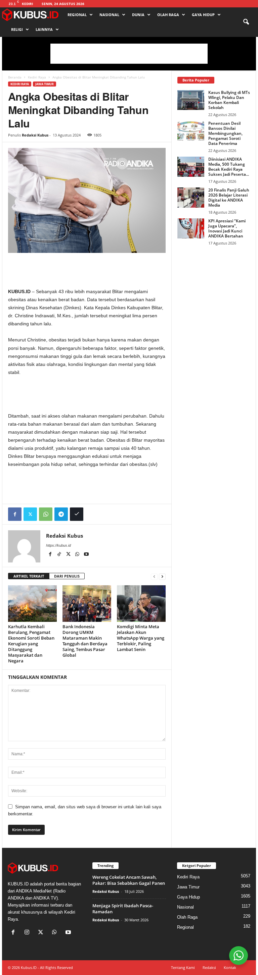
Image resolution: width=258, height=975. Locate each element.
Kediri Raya (37, 77)
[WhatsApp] (45, 514)
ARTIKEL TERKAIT (28, 576)
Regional (77, 14)
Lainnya (44, 29)
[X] (68, 554)
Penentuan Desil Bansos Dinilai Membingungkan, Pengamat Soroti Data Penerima (225, 133)
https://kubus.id (58, 545)
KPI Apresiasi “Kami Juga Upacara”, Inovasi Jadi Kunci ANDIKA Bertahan (227, 228)
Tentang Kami (183, 967)
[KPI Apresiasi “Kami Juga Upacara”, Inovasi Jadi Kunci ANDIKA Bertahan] (190, 228)
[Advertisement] (129, 54)
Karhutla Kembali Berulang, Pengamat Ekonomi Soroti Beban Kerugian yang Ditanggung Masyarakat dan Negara (31, 644)
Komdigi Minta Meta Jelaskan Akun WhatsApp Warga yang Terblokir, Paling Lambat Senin (140, 638)
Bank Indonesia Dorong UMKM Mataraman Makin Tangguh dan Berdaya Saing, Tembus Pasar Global (85, 641)
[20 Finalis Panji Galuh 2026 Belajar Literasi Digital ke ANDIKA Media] (190, 197)
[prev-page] (154, 576)
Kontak (230, 967)
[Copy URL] (76, 514)
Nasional (109, 14)
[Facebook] (15, 514)
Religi (17, 29)
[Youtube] (86, 554)
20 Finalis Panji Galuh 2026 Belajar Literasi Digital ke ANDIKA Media (228, 197)
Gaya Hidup (203, 14)
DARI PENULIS (67, 576)
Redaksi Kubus (35, 135)
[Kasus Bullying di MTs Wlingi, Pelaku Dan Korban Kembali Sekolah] (190, 100)
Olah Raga (168, 14)
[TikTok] (59, 554)
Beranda (15, 77)
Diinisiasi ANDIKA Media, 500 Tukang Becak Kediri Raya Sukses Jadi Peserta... (228, 166)
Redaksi (209, 967)
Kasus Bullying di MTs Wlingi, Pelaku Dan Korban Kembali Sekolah (229, 100)
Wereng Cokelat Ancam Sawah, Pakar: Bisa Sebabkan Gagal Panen (128, 880)
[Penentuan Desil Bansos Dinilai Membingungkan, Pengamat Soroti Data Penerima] (190, 131)
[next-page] (162, 576)
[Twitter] (30, 514)
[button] (246, 22)
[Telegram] (61, 514)
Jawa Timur (44, 84)
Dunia (138, 14)
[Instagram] (28, 932)
